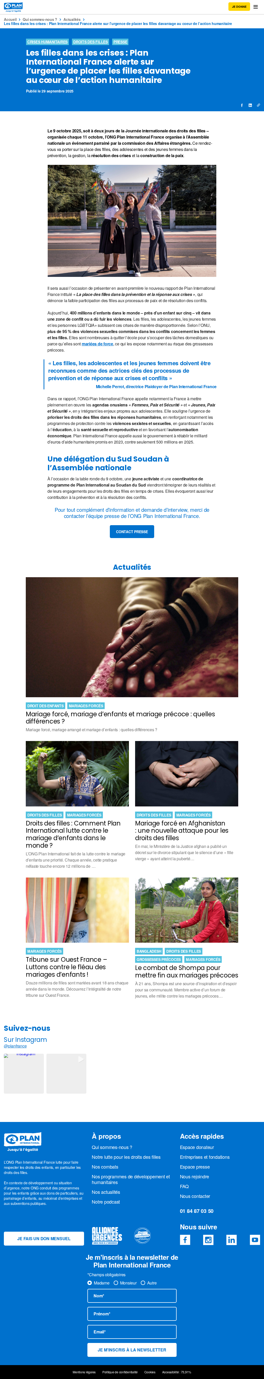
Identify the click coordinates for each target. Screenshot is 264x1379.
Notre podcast (106, 1201)
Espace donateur (197, 1147)
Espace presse (195, 1166)
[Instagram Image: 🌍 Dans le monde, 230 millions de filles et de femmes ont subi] (24, 1074)
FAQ (184, 1186)
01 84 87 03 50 (197, 1210)
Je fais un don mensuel (44, 1238)
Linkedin (231, 1240)
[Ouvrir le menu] (255, 6)
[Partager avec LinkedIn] (250, 105)
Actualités (72, 19)
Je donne (239, 6)
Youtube (255, 1240)
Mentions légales (84, 1372)
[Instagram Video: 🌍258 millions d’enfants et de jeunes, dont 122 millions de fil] (66, 1074)
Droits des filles (90, 41)
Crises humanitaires (47, 41)
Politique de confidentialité (120, 1372)
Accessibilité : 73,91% (177, 1372)
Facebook (185, 1240)
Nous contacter (195, 1196)
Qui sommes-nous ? (40, 19)
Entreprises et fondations (205, 1157)
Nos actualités (106, 1192)
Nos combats (105, 1166)
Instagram (208, 1240)
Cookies (149, 1372)
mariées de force (97, 344)
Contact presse (132, 531)
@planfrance (15, 1046)
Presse (120, 41)
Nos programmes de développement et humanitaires (131, 1179)
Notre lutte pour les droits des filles (126, 1157)
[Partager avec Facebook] (242, 105)
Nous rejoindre (194, 1176)
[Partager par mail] (258, 105)
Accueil (10, 19)
